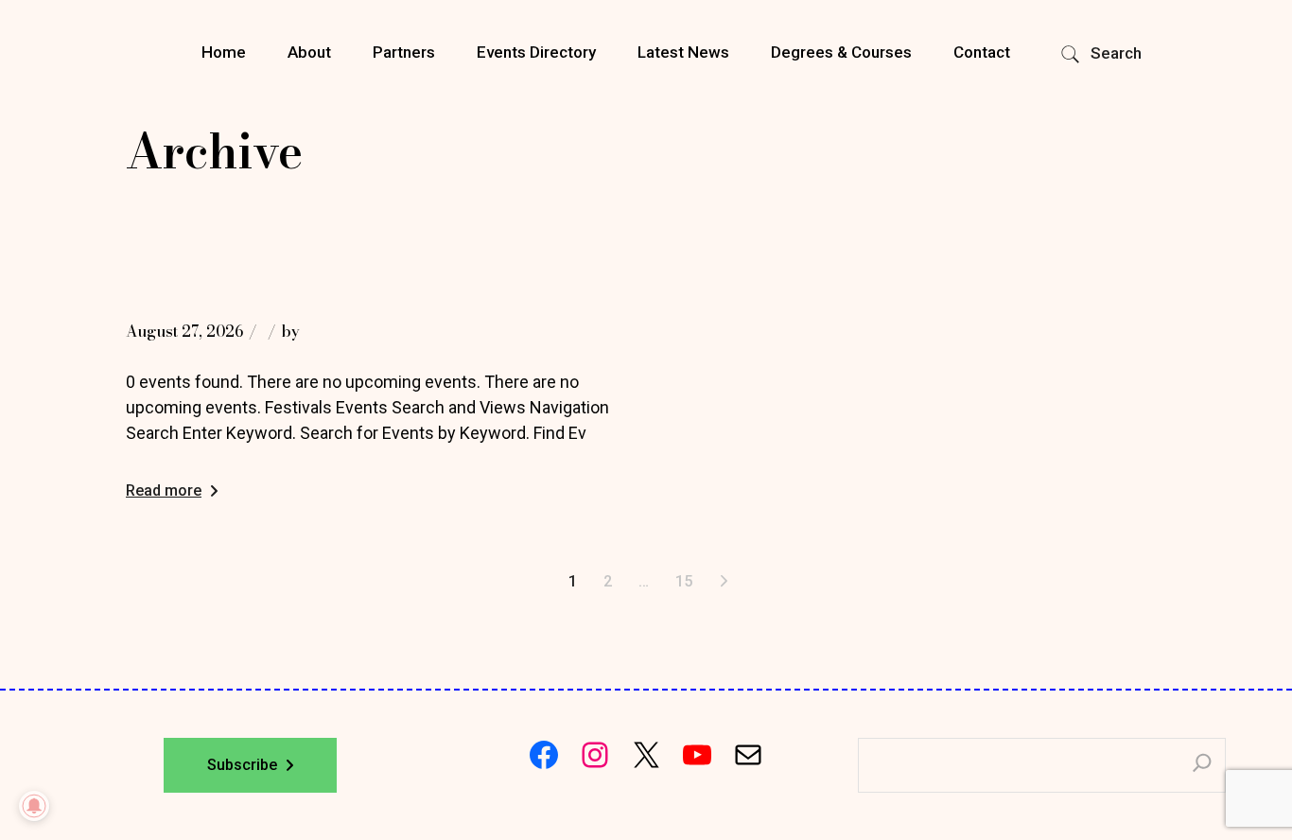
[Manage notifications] (34, 806)
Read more (163, 490)
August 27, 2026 (184, 331)
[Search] (1202, 765)
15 (683, 581)
